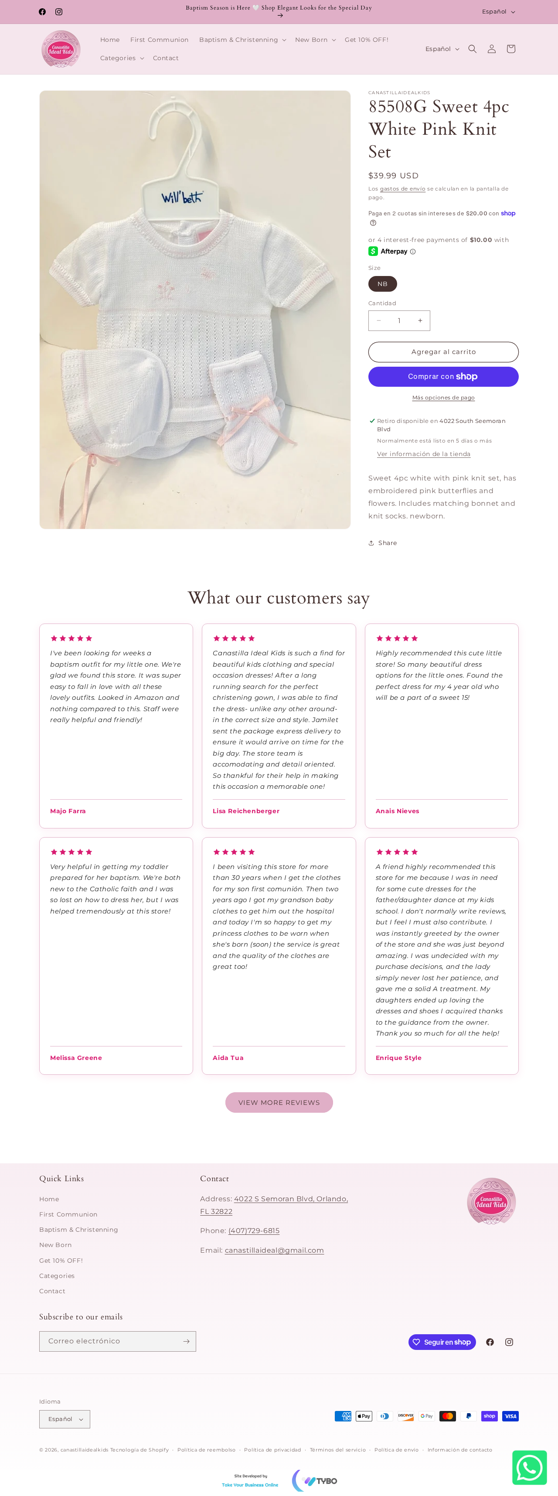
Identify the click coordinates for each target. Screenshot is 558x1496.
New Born (55, 1245)
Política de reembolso (206, 1450)
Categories (57, 1276)
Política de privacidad (272, 1450)
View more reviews (279, 1102)
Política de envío (396, 1450)
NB (383, 284)
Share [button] (387, 543)
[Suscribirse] (186, 1341)
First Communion (68, 1214)
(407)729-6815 (254, 1231)
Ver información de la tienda (424, 454)
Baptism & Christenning (78, 1230)
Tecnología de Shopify (139, 1450)
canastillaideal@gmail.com (274, 1250)
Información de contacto (460, 1450)
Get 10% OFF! (61, 1260)
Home (49, 1199)
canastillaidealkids (85, 1450)
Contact (52, 1291)
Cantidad (382, 303)
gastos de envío (403, 188)
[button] (242, 40)
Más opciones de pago (443, 397)
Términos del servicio (338, 1450)
